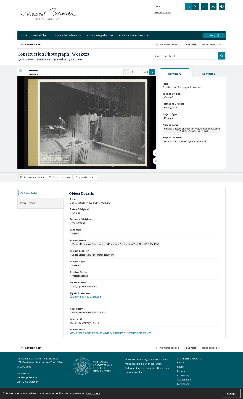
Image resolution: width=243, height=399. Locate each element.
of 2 (146, 72)
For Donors (183, 383)
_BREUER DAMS (26, 59)
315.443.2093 (24, 366)
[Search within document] (221, 55)
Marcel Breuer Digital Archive (51, 59)
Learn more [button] (93, 393)
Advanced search (162, 12)
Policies (181, 362)
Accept (231, 393)
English (75, 233)
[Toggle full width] (156, 152)
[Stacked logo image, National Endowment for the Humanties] (92, 366)
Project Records (80, 275)
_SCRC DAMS (75, 59)
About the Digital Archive (100, 35)
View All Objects (41, 35)
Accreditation (184, 379)
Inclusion (181, 371)
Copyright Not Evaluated (84, 286)
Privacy (180, 366)
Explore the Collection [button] (66, 35)
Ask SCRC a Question (27, 381)
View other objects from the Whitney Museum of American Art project (110, 333)
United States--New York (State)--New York (185, 141)
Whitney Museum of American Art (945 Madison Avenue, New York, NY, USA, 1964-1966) (192, 129)
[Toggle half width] (156, 160)
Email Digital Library (27, 377)
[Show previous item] (126, 72)
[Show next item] (152, 72)
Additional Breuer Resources (134, 35)
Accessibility (183, 375)
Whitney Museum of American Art (88, 312)
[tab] (175, 72)
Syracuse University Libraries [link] (38, 359)
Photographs (170, 107)
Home (24, 35)
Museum (168, 118)
